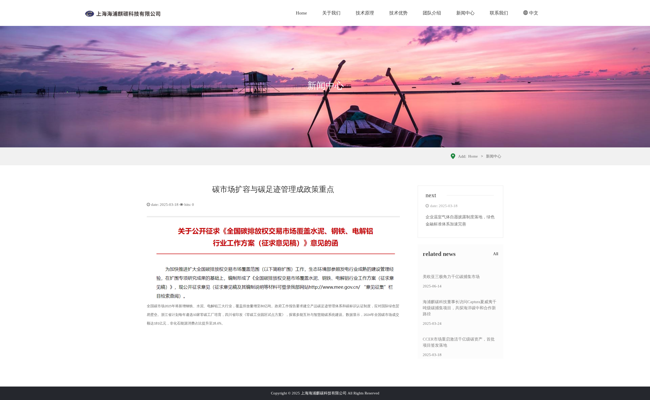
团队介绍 (432, 13)
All (495, 254)
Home (301, 13)
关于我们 (331, 13)
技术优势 (398, 13)
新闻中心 (465, 13)
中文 (533, 13)
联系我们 (499, 13)
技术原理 (365, 13)
